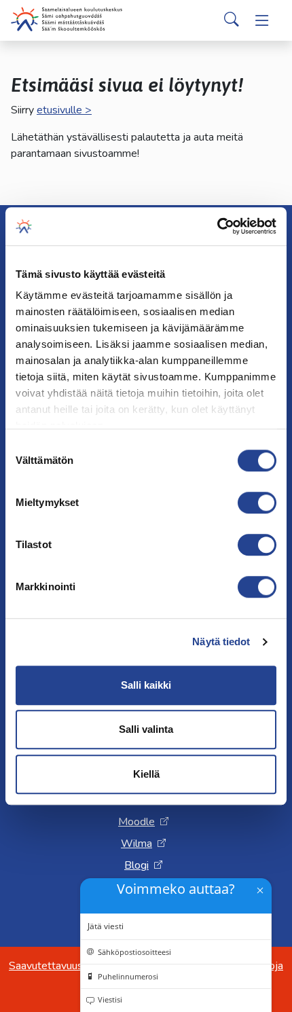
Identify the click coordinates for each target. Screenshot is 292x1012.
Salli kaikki (146, 685)
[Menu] (262, 20)
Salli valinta (146, 729)
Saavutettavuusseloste (64, 965)
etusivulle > (64, 110)
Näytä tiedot (221, 641)
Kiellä (146, 774)
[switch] (257, 502)
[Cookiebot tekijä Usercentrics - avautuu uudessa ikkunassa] (217, 226)
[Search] (231, 20)
